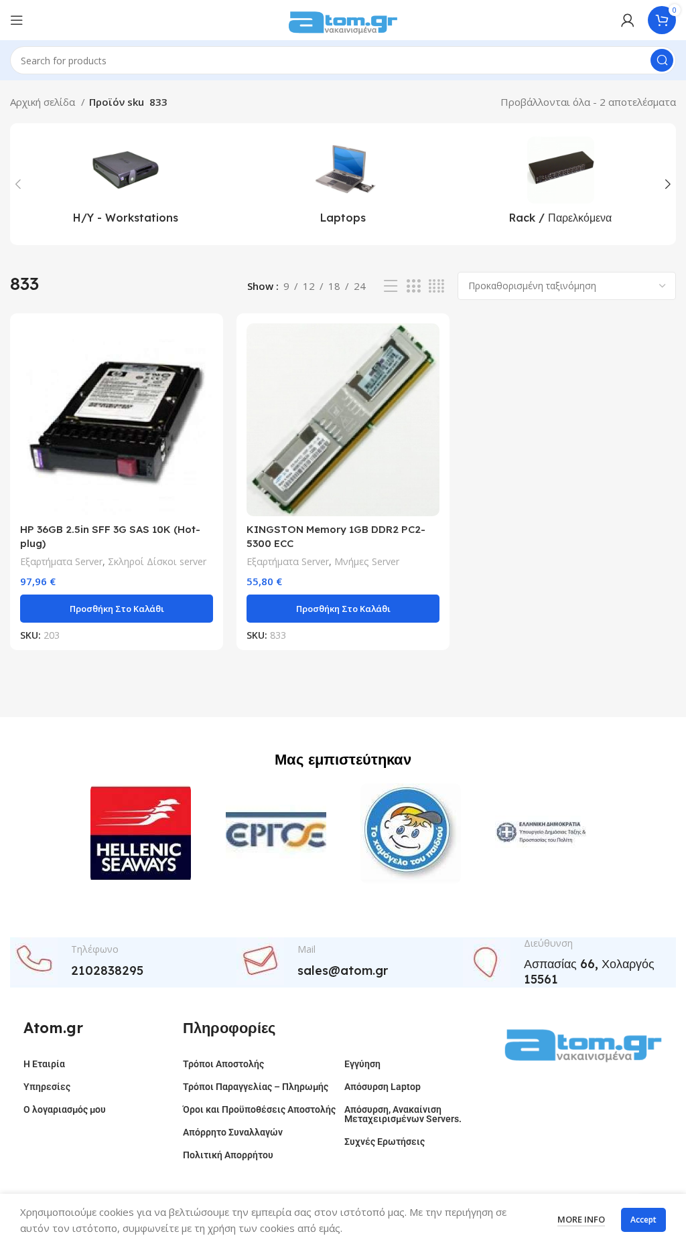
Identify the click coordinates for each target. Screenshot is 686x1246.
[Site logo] (343, 18)
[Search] (661, 60)
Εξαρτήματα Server (61, 561)
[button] (116, 609)
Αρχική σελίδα (44, 101)
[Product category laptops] (343, 184)
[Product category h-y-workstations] (125, 184)
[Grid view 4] (436, 286)
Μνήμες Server (366, 561)
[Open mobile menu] (16, 20)
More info (581, 1219)
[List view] (390, 286)
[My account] (627, 20)
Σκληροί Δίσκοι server (157, 561)
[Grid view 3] (413, 286)
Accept (643, 1219)
